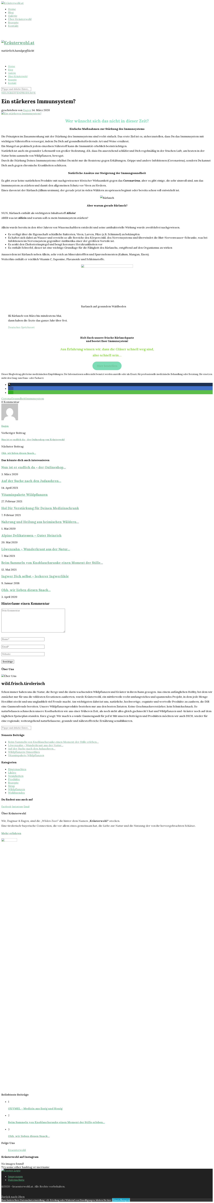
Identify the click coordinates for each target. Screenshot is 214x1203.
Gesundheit (18, 398)
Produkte (28, 92)
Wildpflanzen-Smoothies (24, 752)
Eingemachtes (17, 769)
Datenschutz (16, 1179)
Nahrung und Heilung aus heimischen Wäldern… (40, 522)
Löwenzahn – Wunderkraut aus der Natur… (35, 549)
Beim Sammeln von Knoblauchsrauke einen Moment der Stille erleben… (53, 742)
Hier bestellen (107, 366)
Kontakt (13, 25)
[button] (9, 384)
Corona (6, 398)
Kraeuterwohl (17, 1150)
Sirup (11, 786)
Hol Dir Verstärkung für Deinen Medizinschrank (40, 508)
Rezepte (13, 22)
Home (12, 9)
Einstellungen (121, 1200)
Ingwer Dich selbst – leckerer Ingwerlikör (35, 576)
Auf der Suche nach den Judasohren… (31, 481)
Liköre (12, 772)
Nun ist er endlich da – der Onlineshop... (33, 467)
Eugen (27, 110)
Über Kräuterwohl (19, 19)
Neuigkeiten (11, 92)
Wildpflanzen (16, 789)
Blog (11, 12)
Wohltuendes (16, 792)
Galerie (12, 15)
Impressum (15, 1176)
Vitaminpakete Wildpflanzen (24, 495)
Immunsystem (35, 398)
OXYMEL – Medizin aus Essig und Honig (35, 1108)
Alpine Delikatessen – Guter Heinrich (31, 535)
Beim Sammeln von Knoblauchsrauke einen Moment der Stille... (52, 563)
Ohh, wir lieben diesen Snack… (26, 590)
